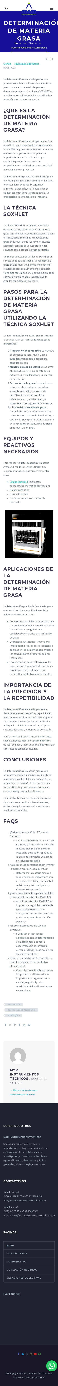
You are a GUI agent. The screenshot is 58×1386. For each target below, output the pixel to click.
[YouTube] (35, 1354)
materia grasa (14, 1015)
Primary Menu (52, 8)
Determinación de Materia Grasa (21, 1010)
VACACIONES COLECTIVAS (23, 1277)
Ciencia (7, 63)
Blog (10, 1245)
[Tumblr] (19, 1025)
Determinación (14, 1004)
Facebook (11, 1294)
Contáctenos (16, 1253)
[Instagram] (31, 1354)
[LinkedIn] (24, 1025)
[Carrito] (6, 9)
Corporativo (16, 1261)
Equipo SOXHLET (19, 481)
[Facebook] (5, 1025)
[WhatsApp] (39, 1354)
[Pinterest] (15, 1025)
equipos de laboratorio (26, 63)
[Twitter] (10, 1025)
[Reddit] (29, 1025)
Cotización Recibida (21, 1269)
